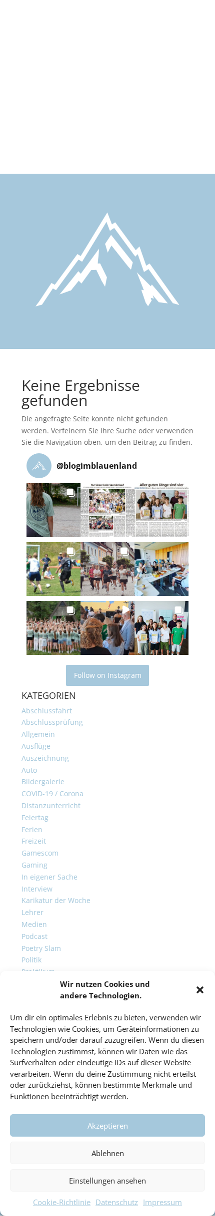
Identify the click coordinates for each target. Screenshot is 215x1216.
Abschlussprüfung (52, 722)
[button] (200, 990)
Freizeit (34, 841)
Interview (37, 889)
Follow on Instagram (108, 675)
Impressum (162, 1202)
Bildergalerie (43, 781)
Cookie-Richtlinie (61, 1202)
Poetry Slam (41, 948)
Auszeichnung (45, 758)
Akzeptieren (108, 1126)
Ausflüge (36, 746)
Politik (32, 959)
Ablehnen (108, 1153)
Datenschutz (117, 1202)
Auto (29, 770)
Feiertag (35, 817)
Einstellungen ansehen (107, 1181)
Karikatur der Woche (56, 900)
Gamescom (40, 853)
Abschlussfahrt (47, 710)
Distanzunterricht (51, 805)
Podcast (35, 936)
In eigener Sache (50, 877)
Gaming (35, 865)
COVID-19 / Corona (53, 793)
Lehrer (33, 912)
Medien (34, 924)
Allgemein (38, 734)
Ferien (32, 829)
